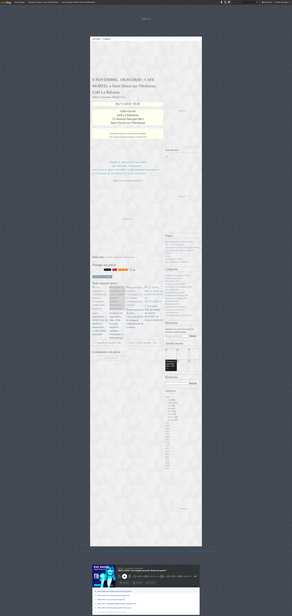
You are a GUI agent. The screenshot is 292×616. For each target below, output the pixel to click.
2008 (167, 465)
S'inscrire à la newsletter (102, 277)
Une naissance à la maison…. (177, 262)
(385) (175, 284)
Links (167, 256)
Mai (169, 408)
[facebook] (221, 2)
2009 (167, 463)
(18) (174, 310)
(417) (172, 281)
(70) (174, 292)
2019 (167, 440)
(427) (173, 278)
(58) (176, 295)
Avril (170, 411)
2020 (167, 437)
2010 (167, 460)
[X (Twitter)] (225, 2)
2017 (167, 445)
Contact (106, 38)
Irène (85, 551)
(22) (175, 307)
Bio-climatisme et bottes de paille (179, 242)
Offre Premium (179, 551)
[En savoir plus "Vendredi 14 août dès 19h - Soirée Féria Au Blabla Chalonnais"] (194, 365)
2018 (167, 443)
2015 (167, 451)
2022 (167, 431)
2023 (167, 428)
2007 (167, 468)
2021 (167, 434)
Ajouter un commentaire (111, 358)
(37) (172, 301)
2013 (167, 454)
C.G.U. (151, 551)
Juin (169, 405)
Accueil (96, 38)
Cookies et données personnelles (194, 551)
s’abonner (125, 582)
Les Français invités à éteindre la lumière (182, 247)
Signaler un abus (142, 551)
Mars (170, 414)
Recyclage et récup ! (173, 259)
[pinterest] (229, 2)
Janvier (171, 420)
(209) (178, 287)
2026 (167, 397)
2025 (167, 423)
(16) (171, 312)
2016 (167, 448)
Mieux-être (128, 257)
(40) (176, 298)
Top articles (126, 551)
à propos (152, 582)
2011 (167, 457)
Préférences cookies (211, 551)
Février (171, 417)
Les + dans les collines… (175, 244)
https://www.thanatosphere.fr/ (128, 180)
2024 (167, 425)
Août (170, 400)
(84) (171, 290)
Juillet (170, 403)
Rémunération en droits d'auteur (164, 551)
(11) (178, 315)
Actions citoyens (113, 257)
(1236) (177, 275)
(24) (171, 304)
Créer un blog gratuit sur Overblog (110, 551)
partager (139, 582)
